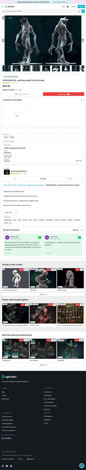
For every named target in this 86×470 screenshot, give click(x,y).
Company (4, 388)
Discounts (47, 409)
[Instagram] (11, 466)
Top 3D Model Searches (9, 427)
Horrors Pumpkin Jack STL (10, 290)
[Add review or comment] (82, 230)
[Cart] (67, 6)
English (30, 459)
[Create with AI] (63, 6)
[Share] (70, 130)
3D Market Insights (7, 420)
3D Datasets (47, 395)
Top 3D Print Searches (8, 430)
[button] (79, 11)
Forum (46, 423)
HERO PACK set (7, 360)
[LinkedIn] (2, 466)
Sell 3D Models (6, 413)
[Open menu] (2, 6)
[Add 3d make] (82, 100)
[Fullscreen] (4, 18)
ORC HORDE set (34, 360)
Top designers (48, 416)
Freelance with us (7, 423)
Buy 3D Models (48, 388)
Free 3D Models (48, 402)
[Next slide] (82, 40)
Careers (4, 395)
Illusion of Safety (62, 290)
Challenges (47, 420)
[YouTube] (7, 466)
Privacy (20, 459)
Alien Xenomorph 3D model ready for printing (15, 325)
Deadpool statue (34, 325)
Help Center (5, 399)
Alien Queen (33, 290)
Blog (3, 392)
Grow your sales (7, 416)
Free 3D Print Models (50, 406)
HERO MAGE (61, 360)
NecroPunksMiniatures (19, 171)
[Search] (83, 11)
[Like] (15, 130)
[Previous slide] (4, 40)
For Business (48, 392)
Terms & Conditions (8, 459)
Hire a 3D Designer (49, 399)
